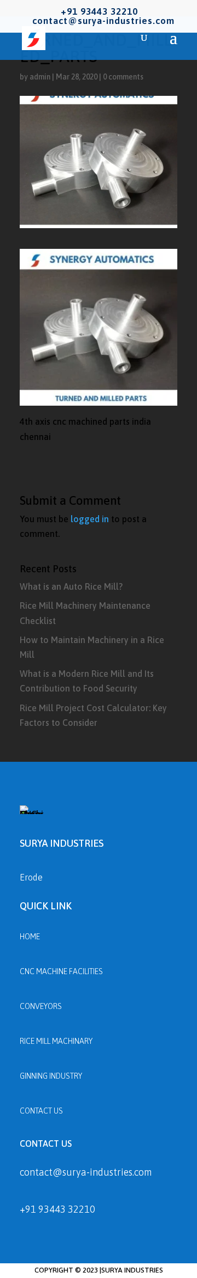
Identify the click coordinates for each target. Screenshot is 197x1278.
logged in (90, 519)
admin (40, 76)
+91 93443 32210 (57, 1209)
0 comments (123, 76)
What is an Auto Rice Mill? (71, 586)
